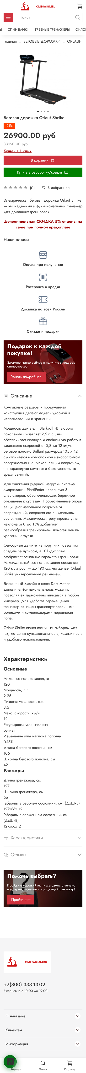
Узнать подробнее (26, 376)
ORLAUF (74, 41)
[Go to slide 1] (38, 111)
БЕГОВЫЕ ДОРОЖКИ (41, 41)
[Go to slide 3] (44, 111)
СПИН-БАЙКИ (18, 29)
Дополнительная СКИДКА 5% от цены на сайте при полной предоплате (43, 224)
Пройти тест (20, 899)
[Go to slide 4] (48, 111)
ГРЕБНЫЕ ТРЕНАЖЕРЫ (52, 29)
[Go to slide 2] (41, 111)
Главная (10, 41)
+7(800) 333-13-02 (24, 984)
